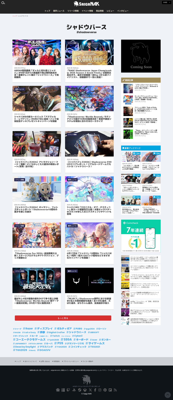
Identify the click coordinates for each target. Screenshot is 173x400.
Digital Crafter (57, 332)
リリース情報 (73, 10)
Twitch (56, 335)
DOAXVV (45, 350)
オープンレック (21, 336)
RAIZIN (17, 332)
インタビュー (123, 10)
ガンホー (106, 339)
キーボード (82, 339)
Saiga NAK (86, 4)
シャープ (18, 329)
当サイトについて (31, 361)
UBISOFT (94, 332)
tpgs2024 (90, 329)
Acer (94, 339)
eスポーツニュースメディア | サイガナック (86, 386)
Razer (29, 328)
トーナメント (66, 336)
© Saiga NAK (86, 394)
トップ (47, 10)
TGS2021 (95, 346)
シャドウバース (77, 332)
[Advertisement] (141, 56)
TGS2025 (21, 350)
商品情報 (100, 10)
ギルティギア (64, 328)
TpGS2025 (54, 340)
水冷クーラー (44, 336)
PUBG (79, 328)
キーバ (49, 343)
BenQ (32, 350)
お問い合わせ (45, 361)
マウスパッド (46, 346)
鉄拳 (42, 332)
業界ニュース (58, 10)
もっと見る (63, 318)
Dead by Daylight (25, 346)
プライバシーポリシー (71, 361)
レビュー (110, 10)
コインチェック (78, 346)
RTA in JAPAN (36, 343)
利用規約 (57, 361)
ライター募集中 (87, 361)
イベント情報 (87, 10)
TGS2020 (62, 346)
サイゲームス (96, 343)
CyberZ (78, 335)
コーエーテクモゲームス (31, 339)
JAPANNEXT (21, 343)
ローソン (102, 328)
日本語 (165, 2)
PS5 (60, 343)
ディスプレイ (45, 328)
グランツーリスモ (75, 343)
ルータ (35, 336)
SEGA (68, 339)
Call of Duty (30, 332)
